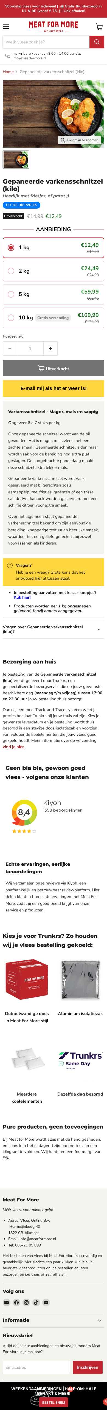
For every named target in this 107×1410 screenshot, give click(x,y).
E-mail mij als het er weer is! (54, 388)
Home (8, 72)
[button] (53, 247)
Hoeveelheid (13, 336)
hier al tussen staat (52, 578)
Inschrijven (87, 1367)
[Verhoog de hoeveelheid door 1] (51, 348)
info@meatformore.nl (29, 58)
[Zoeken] (96, 42)
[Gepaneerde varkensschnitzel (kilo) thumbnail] (16, 159)
